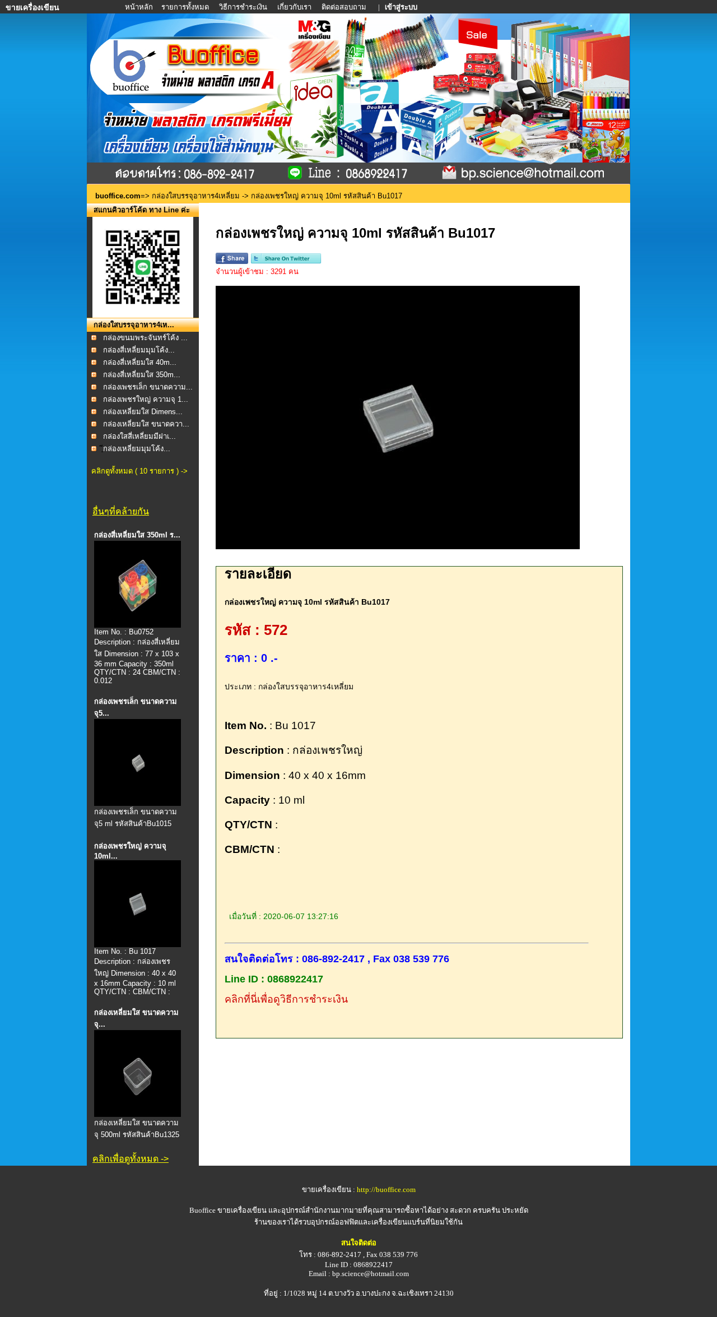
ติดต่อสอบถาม (345, 7)
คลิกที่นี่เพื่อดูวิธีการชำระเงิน (286, 999)
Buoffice (202, 1210)
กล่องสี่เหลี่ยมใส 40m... (139, 362)
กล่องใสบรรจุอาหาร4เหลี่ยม (196, 196)
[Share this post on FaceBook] (232, 261)
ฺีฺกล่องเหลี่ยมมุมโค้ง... (136, 448)
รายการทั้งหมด (185, 7)
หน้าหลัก (140, 7)
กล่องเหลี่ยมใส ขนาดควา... (146, 424)
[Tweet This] (286, 261)
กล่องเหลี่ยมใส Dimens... (143, 411)
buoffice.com (118, 196)
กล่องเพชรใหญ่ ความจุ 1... (145, 399)
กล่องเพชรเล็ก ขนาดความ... (148, 387)
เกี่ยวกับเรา (294, 7)
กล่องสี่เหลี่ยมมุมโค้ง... (139, 350)
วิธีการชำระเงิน (244, 7)
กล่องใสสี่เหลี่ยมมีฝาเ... (139, 436)
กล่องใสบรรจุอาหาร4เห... (134, 325)
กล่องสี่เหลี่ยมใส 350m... (141, 374)
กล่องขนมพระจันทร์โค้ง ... (145, 337)
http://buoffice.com (386, 1189)
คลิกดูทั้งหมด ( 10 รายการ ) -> (139, 471)
